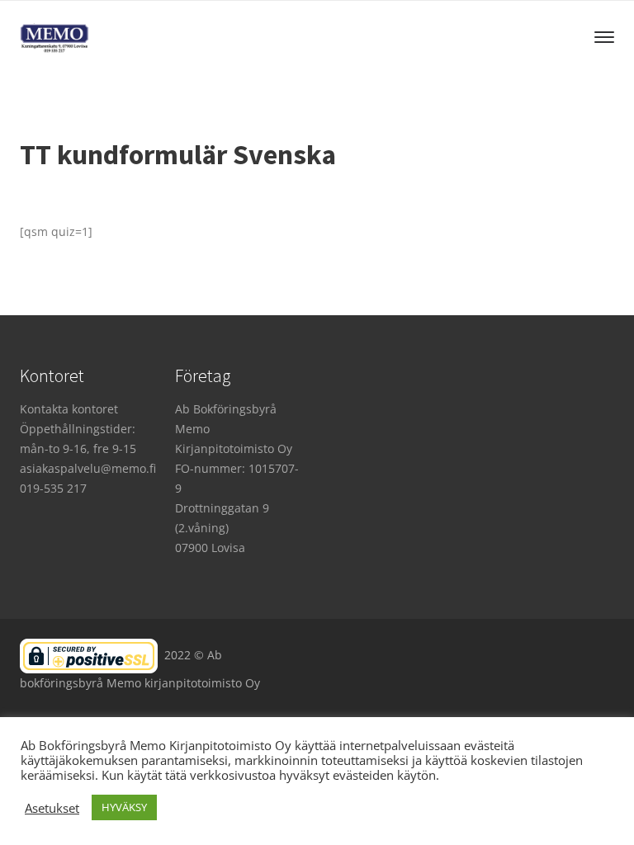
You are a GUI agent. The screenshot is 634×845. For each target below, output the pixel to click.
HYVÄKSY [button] (124, 807)
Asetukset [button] (52, 807)
